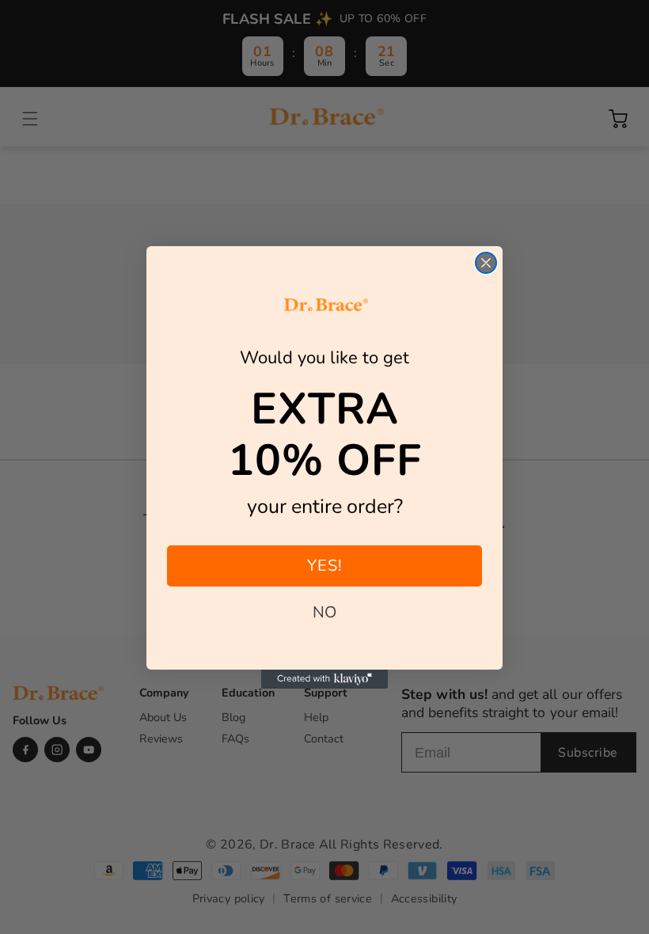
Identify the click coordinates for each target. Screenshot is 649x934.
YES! (325, 565)
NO (324, 612)
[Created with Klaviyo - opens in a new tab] (324, 679)
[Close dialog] (486, 262)
